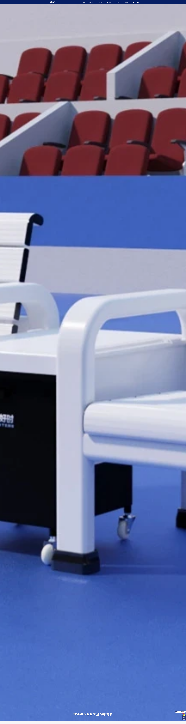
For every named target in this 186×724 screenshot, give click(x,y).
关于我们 (83, 2)
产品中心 (91, 2)
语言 (138, 2)
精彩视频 (118, 2)
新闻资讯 (109, 2)
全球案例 (100, 2)
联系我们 (127, 2)
